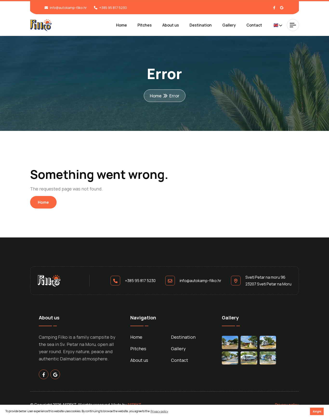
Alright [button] (317, 411)
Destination (201, 25)
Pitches (145, 25)
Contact (254, 25)
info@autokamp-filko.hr (68, 7)
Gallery (229, 25)
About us (170, 25)
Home (121, 25)
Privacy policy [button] (159, 411)
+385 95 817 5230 (113, 7)
